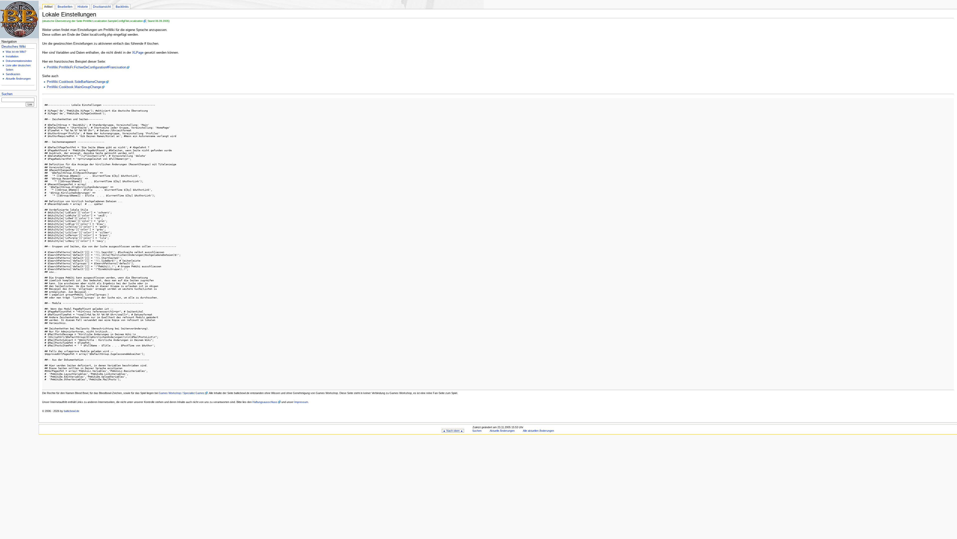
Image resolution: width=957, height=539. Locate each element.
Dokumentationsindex (19, 60)
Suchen (6, 94)
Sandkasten (13, 74)
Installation (12, 56)
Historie (83, 6)
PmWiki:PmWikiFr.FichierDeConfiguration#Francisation (86, 67)
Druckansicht (102, 6)
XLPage (138, 52)
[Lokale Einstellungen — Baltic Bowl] (19, 19)
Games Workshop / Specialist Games (181, 393)
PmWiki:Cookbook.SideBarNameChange (76, 82)
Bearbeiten (65, 6)
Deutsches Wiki (13, 46)
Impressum (301, 402)
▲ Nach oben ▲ (453, 430)
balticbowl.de (71, 410)
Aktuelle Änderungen (18, 78)
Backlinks (122, 6)
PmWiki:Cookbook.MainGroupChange (74, 87)
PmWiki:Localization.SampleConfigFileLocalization (113, 20)
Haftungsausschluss (264, 402)
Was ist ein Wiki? (16, 51)
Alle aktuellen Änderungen (538, 430)
